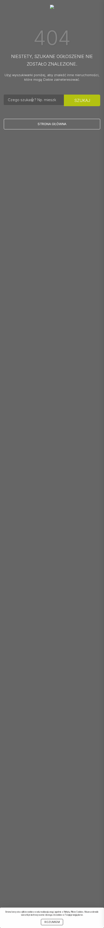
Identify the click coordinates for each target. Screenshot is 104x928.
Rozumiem (52, 922)
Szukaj (82, 100)
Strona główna (52, 124)
